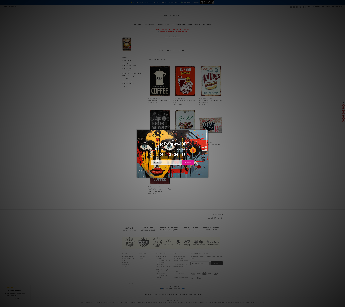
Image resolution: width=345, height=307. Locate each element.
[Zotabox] (207, 176)
